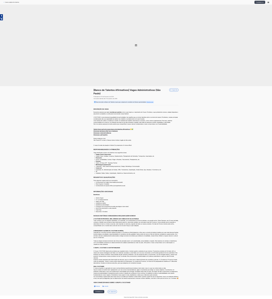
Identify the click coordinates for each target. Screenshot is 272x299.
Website (98, 286)
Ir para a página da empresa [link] (12, 2)
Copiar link (174, 90)
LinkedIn (106, 286)
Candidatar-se (260, 2)
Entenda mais (150, 102)
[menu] (268, 2)
